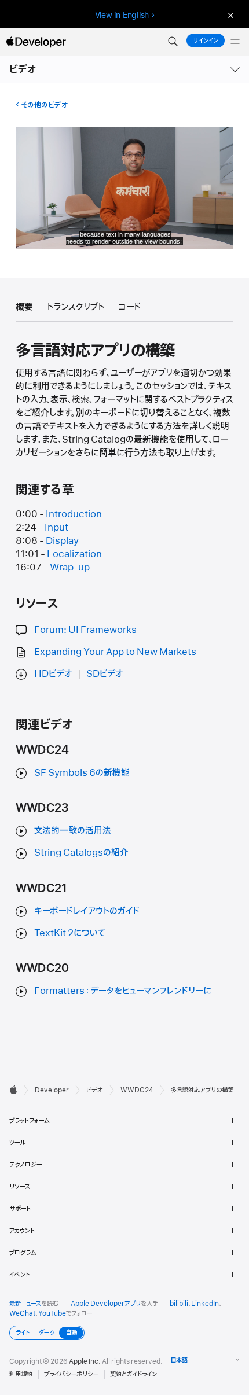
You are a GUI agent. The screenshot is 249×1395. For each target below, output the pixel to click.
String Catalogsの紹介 (81, 853)
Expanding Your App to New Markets (115, 652)
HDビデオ (53, 674)
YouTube (52, 1313)
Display (62, 541)
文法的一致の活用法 (72, 831)
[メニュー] (235, 42)
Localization (74, 554)
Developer (52, 1090)
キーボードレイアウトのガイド (87, 911)
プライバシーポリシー (71, 1374)
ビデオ (23, 69)
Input (56, 527)
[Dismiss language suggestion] (229, 15)
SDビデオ (104, 674)
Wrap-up (70, 567)
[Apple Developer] (36, 42)
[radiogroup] (47, 1333)
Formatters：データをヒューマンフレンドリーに (122, 991)
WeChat (22, 1313)
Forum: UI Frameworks (85, 630)
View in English (122, 15)
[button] (172, 42)
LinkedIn (205, 1304)
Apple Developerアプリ (106, 1304)
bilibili (179, 1304)
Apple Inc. (85, 1361)
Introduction (74, 514)
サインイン (205, 40)
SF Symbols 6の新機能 (82, 773)
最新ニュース (25, 1304)
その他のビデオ (44, 105)
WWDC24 (136, 1090)
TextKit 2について (69, 933)
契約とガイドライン (133, 1374)
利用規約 (20, 1374)
